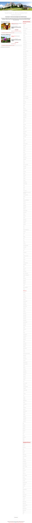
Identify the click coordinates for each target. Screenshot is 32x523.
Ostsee (24, 327)
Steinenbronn (25, 372)
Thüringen (24, 388)
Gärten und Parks (25, 466)
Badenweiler (24, 89)
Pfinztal (24, 332)
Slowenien (24, 428)
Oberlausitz (24, 318)
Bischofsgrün (24, 115)
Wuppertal (24, 419)
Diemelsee (24, 145)
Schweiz (24, 435)
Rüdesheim (24, 355)
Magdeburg (24, 264)
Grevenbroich (25, 190)
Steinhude (24, 374)
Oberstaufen (24, 320)
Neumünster (24, 297)
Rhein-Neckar (25, 348)
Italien (23, 423)
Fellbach (24, 173)
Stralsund (24, 376)
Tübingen (24, 393)
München (24, 292)
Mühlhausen (25, 290)
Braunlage (24, 124)
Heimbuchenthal (25, 210)
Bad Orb (24, 68)
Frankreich (24, 426)
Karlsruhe (24, 231)
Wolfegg (24, 414)
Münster (24, 294)
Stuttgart (24, 379)
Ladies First (24, 473)
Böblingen (24, 133)
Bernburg (24, 108)
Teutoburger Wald (25, 386)
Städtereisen (24, 496)
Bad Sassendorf (25, 75)
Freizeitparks (24, 459)
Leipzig (24, 257)
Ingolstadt (24, 224)
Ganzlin (24, 187)
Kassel (24, 233)
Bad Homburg (25, 58)
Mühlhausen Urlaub (13, 23)
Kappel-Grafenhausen (26, 229)
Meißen (24, 276)
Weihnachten (24, 503)
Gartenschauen (14, 43)
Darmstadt (24, 136)
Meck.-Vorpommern (25, 273)
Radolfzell (24, 339)
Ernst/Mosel (24, 166)
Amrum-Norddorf (25, 28)
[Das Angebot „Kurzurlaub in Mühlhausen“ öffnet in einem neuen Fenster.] (5, 42)
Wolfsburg (24, 416)
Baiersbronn (24, 91)
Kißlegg (24, 236)
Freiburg (24, 180)
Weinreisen (24, 506)
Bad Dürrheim (25, 47)
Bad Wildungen (25, 82)
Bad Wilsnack (25, 84)
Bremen (24, 129)
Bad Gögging (24, 56)
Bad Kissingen (25, 61)
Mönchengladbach (25, 287)
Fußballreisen (24, 461)
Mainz (24, 266)
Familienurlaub (24, 456)
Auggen (24, 35)
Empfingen (24, 159)
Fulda (24, 185)
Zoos (23, 513)
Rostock (24, 351)
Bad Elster (24, 49)
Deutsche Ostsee (25, 143)
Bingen (24, 112)
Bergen (24, 105)
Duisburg (24, 150)
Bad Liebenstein (25, 63)
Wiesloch (24, 409)
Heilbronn (24, 208)
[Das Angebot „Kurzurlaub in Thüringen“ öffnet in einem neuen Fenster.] (5, 29)
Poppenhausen (25, 334)
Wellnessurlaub (24, 508)
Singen (24, 365)
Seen (23, 487)
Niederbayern (25, 304)
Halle (23, 198)
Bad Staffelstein (25, 77)
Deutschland (12, 36)
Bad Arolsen (24, 40)
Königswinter (24, 252)
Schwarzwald (24, 358)
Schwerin (24, 360)
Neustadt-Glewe (25, 301)
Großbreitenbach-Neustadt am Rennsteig (27, 192)
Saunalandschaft (25, 482)
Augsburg (24, 37)
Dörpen (24, 152)
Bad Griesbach (25, 54)
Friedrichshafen (25, 183)
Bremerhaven (25, 131)
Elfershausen (24, 157)
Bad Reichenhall (25, 70)
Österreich (24, 430)
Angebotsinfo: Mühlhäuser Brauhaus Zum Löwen (8, 32)
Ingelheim (24, 222)
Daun (24, 138)
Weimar (24, 402)
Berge (23, 449)
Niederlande (24, 437)
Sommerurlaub (24, 494)
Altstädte (24, 445)
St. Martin (24, 369)
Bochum (24, 119)
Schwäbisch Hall (25, 362)
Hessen (24, 217)
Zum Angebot (16, 29)
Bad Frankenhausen (25, 51)
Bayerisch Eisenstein (25, 96)
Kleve (24, 238)
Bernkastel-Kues (25, 110)
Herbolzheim (24, 212)
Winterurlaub (24, 510)
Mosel (24, 285)
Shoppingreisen (25, 489)
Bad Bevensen (25, 42)
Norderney (24, 308)
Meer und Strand (25, 475)
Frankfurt (24, 178)
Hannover (24, 203)
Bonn (24, 122)
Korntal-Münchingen (25, 245)
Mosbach (24, 283)
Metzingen (24, 280)
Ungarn (24, 440)
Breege (24, 126)
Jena (23, 226)
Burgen (23, 452)
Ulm (23, 395)
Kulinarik (24, 468)
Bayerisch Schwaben (25, 98)
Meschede (24, 278)
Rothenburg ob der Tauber (26, 353)
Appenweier (24, 30)
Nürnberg (24, 311)
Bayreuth (24, 103)
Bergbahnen (24, 447)
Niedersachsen (25, 306)
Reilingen (24, 346)
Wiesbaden (24, 407)
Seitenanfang (16, 517)
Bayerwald (24, 101)
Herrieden (24, 215)
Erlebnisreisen (24, 454)
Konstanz (24, 243)
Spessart (24, 367)
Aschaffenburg (25, 33)
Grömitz (24, 196)
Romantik (24, 480)
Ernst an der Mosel (25, 164)
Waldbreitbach (25, 400)
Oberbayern (24, 313)
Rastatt (24, 341)
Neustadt (24, 299)
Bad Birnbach (25, 44)
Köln (23, 250)
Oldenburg (24, 325)
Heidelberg (24, 205)
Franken (24, 176)
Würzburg (24, 421)
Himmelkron (24, 219)
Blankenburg (24, 117)
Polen (23, 433)
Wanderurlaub (24, 501)
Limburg (24, 259)
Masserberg (24, 271)
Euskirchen (24, 171)
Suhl (23, 381)
